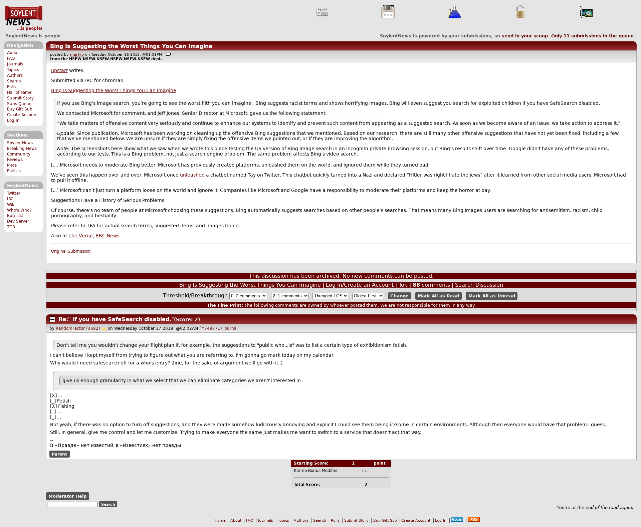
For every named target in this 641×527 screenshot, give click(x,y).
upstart (59, 70)
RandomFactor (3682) (78, 328)
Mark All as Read (438, 295)
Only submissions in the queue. (593, 35)
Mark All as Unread (491, 295)
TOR (11, 227)
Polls (11, 86)
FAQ (11, 58)
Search (14, 81)
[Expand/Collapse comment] (52, 319)
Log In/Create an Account (360, 285)
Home (220, 520)
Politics (14, 171)
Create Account (22, 114)
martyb (77, 54)
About (13, 52)
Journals (15, 64)
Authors (15, 75)
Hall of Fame (19, 92)
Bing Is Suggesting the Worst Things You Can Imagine (131, 46)
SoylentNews (23, 18)
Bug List (15, 215)
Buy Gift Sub (19, 109)
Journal (230, 328)
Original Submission (71, 251)
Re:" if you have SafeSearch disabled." (116, 319)
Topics (13, 69)
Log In (13, 120)
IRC (10, 199)
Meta (12, 165)
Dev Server (18, 221)
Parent (59, 454)
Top (403, 285)
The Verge (80, 235)
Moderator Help (67, 496)
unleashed (192, 175)
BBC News (107, 235)
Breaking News (22, 148)
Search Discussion (479, 285)
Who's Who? (19, 210)
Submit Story (20, 98)
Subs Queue (19, 103)
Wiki (11, 204)
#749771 (210, 328)
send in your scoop (525, 35)
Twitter (13, 193)
